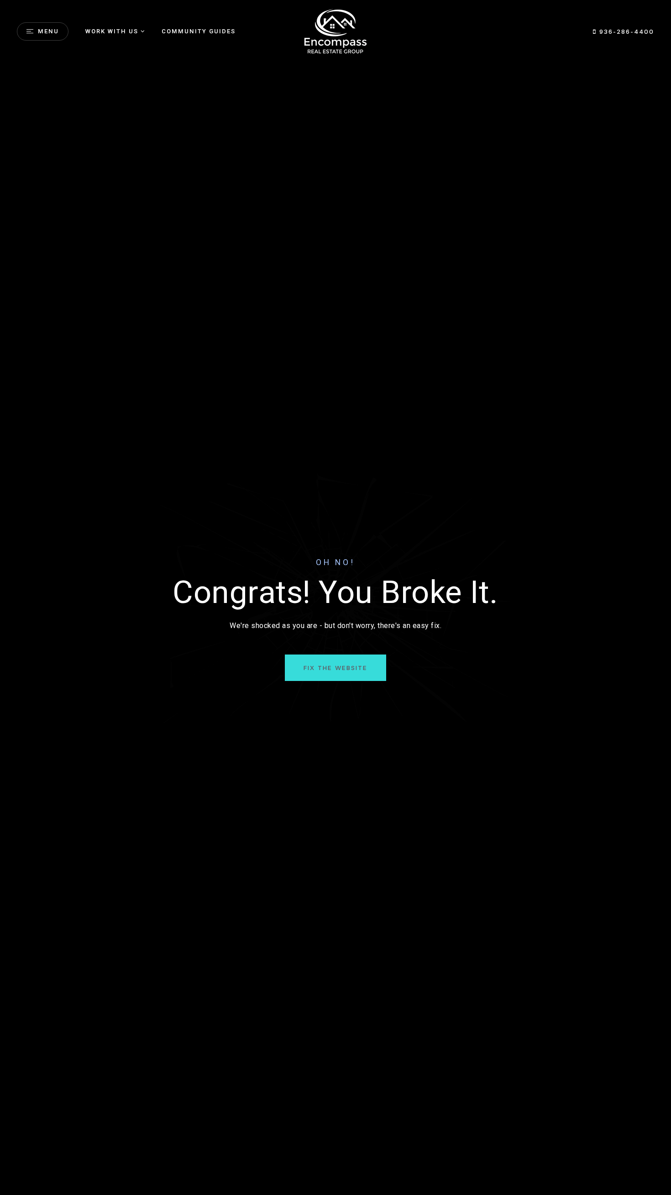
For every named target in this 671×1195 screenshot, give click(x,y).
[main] (335, 597)
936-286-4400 (625, 31)
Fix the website (335, 667)
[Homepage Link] (335, 30)
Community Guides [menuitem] (199, 31)
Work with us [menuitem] (111, 31)
